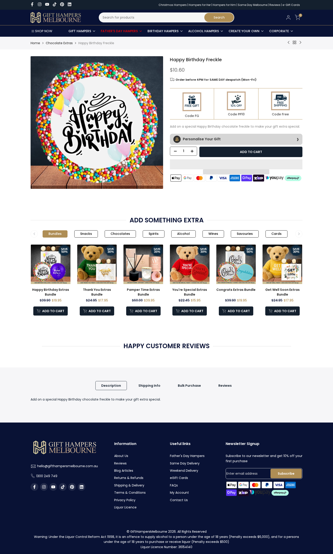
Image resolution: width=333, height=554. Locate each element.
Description (111, 385)
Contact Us (179, 500)
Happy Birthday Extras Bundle (50, 292)
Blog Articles (123, 470)
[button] (236, 164)
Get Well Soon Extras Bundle (282, 292)
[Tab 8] (276, 234)
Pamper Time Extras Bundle (143, 292)
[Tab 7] (245, 234)
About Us (121, 456)
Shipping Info (149, 385)
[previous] (32, 279)
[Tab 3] (120, 234)
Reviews (274, 5)
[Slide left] (34, 234)
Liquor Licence (125, 507)
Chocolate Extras (59, 43)
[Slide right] (298, 234)
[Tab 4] (153, 234)
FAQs (174, 485)
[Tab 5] (183, 234)
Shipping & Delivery (129, 485)
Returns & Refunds (128, 478)
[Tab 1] (55, 234)
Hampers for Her (200, 5)
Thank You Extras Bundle (97, 292)
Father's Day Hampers (187, 456)
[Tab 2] (86, 234)
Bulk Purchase (189, 385)
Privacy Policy (124, 500)
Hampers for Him (224, 5)
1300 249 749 (46, 476)
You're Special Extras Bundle (189, 292)
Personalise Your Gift (201, 138)
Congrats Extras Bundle (236, 289)
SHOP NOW (43, 31)
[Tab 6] (213, 234)
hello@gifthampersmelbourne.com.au (67, 466)
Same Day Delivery (185, 463)
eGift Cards (179, 478)
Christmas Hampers (173, 5)
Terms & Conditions (130, 492)
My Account (179, 492)
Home (35, 43)
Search (219, 17)
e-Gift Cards (291, 5)
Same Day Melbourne (253, 5)
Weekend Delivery (184, 470)
